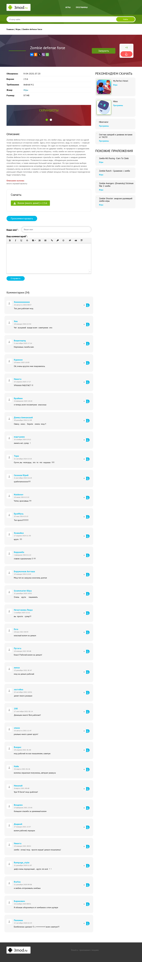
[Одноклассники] (35, 54)
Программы (82, 7)
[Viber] (43, 54)
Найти (125, 19)
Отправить (16, 278)
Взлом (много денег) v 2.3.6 (32, 203)
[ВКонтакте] (31, 54)
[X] (39, 54)
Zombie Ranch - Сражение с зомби (114, 171)
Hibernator (103, 122)
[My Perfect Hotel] (104, 87)
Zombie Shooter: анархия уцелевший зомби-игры (115, 199)
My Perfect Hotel (120, 81)
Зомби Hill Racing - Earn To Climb (114, 158)
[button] (47, 120)
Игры (68, 7)
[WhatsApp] (47, 54)
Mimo (115, 101)
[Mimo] (104, 107)
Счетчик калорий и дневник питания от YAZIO (115, 135)
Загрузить (103, 50)
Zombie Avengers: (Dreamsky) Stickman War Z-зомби (116, 184)
